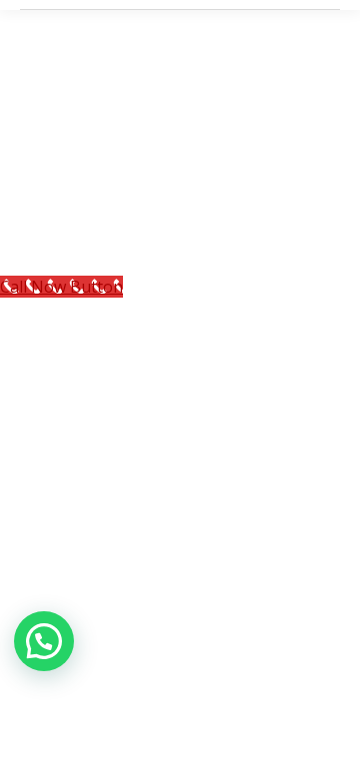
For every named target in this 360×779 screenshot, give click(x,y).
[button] (44, 641)
